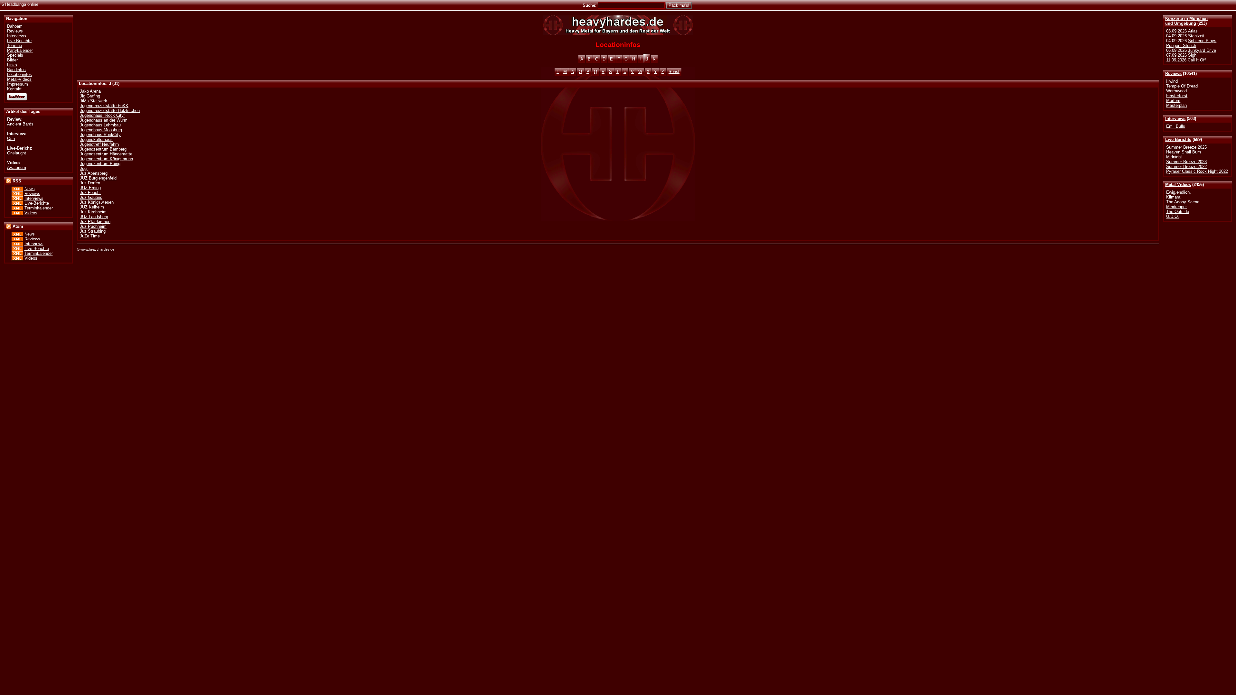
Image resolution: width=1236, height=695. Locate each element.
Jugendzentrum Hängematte (106, 154)
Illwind (1172, 81)
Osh (11, 138)
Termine (14, 45)
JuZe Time (90, 236)
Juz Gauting (91, 197)
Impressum (17, 84)
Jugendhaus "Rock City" (102, 115)
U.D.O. (1172, 216)
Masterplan (1176, 105)
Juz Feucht (90, 192)
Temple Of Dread (1182, 86)
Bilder (12, 60)
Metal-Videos (1178, 184)
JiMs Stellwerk (93, 100)
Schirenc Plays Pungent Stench (1191, 43)
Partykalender (20, 50)
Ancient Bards (20, 124)
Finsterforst (1176, 95)
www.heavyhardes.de (97, 249)
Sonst (674, 71)
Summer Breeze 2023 (1186, 161)
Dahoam (15, 26)
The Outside (1177, 211)
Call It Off (1197, 60)
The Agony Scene (1182, 201)
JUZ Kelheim (92, 207)
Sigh (1192, 55)
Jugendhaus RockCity (100, 134)
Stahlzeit (1196, 35)
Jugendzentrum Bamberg (103, 149)
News (29, 188)
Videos (30, 212)
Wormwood (1176, 90)
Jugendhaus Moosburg (101, 129)
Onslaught (16, 153)
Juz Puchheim (93, 226)
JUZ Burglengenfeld (98, 178)
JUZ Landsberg (94, 216)
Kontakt (14, 89)
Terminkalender (38, 208)
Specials (15, 55)
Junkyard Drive (1202, 50)
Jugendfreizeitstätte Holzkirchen (110, 110)
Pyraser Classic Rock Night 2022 (1197, 171)
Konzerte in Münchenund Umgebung (1186, 21)
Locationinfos (19, 74)
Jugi (84, 168)
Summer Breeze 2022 (1186, 166)
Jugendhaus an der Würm (103, 120)
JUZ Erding (90, 187)
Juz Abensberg (94, 173)
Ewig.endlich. (1178, 192)
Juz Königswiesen (97, 202)
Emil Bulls (1175, 126)
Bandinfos (16, 69)
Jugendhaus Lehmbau (100, 125)
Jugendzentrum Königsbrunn (106, 158)
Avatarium (16, 167)
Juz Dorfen (90, 183)
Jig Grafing (90, 96)
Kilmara (1173, 197)
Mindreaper (1176, 206)
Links (12, 64)
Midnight (1174, 156)
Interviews (1175, 118)
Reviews (1173, 73)
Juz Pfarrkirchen (95, 221)
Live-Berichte (1178, 139)
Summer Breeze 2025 (1186, 147)
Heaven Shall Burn (1183, 152)
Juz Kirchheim (93, 211)
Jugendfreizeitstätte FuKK (104, 105)
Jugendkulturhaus (96, 139)
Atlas (1193, 31)
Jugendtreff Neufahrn (99, 144)
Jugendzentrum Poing (100, 163)
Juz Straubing (93, 231)
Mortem (1173, 100)
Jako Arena (90, 91)
